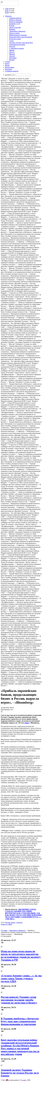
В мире (11, 25)
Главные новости (15, 18)
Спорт (11, 41)
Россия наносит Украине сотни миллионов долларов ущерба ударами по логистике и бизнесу (19, 1000)
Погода (11, 52)
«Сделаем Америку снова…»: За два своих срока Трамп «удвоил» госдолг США (21, 978)
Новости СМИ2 (6, 924)
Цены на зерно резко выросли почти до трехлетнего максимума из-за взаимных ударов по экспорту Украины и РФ (21, 955)
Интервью (12, 58)
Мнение (12, 54)
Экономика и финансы (17, 31)
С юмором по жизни (16, 48)
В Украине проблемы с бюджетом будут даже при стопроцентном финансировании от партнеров (20, 1021)
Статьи (7, 61)
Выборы (12, 29)
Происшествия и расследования (20, 37)
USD (6, 9)
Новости (8, 16)
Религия (12, 46)
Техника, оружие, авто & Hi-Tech (21, 43)
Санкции (19, 922)
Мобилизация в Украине (18, 35)
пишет (27, 723)
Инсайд (12, 60)
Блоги (7, 63)
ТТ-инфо (23, 1080)
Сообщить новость (11, 71)
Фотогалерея (9, 67)
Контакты (8, 69)
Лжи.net (12, 56)
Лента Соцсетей (15, 27)
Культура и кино (15, 39)
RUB (7, 12)
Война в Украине (15, 20)
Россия (7, 922)
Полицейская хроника (17, 44)
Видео (7, 65)
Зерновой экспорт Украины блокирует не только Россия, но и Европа (20, 1073)
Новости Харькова (15, 22)
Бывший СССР (14, 24)
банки (13, 922)
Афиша (11, 50)
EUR (6, 10)
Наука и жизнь (14, 33)
